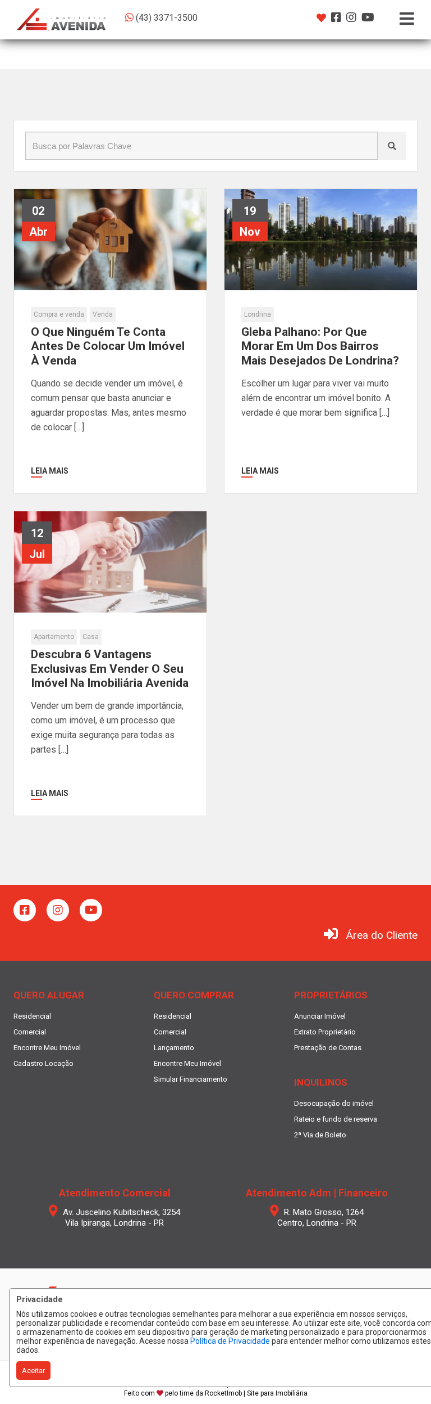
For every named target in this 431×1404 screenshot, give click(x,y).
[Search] (392, 146)
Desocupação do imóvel (334, 1103)
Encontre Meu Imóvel (47, 1047)
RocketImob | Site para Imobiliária (256, 1393)
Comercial (29, 1032)
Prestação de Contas (327, 1047)
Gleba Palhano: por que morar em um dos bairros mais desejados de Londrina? (320, 346)
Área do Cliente (382, 935)
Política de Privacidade (230, 1341)
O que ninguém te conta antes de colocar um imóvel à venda (108, 346)
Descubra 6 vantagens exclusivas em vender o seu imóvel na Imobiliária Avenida (110, 668)
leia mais (49, 470)
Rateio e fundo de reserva (335, 1119)
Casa (90, 637)
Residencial (32, 1016)
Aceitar (33, 1370)
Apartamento (54, 637)
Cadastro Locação (43, 1063)
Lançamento (174, 1047)
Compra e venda (59, 314)
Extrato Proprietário (325, 1032)
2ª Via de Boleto (320, 1135)
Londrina (257, 314)
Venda (103, 314)
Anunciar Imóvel (320, 1016)
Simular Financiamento (190, 1079)
